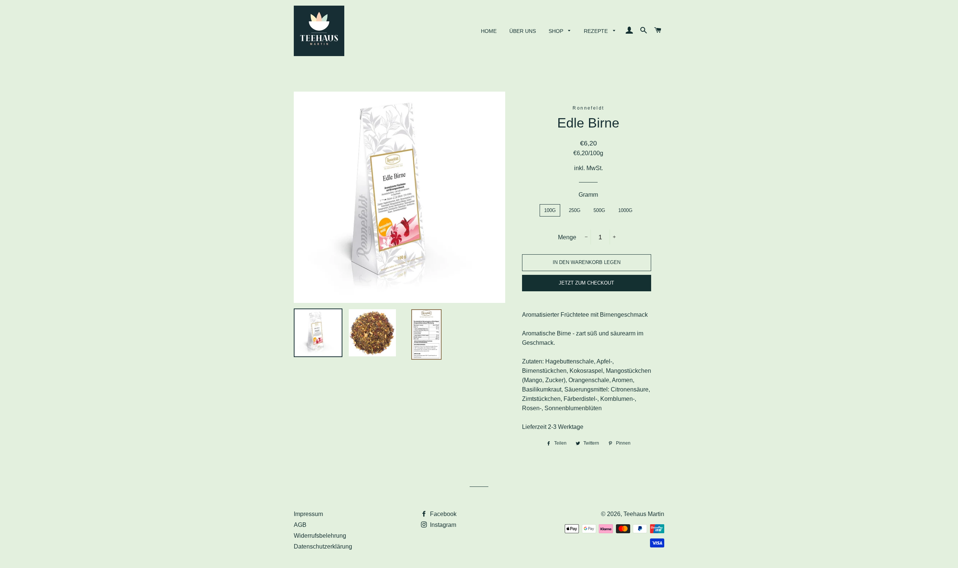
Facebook (442, 514)
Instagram (442, 525)
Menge (567, 237)
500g (599, 210)
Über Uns (522, 31)
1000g (625, 210)
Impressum (308, 514)
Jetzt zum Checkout (586, 283)
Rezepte (596, 31)
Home (489, 31)
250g (574, 210)
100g (550, 210)
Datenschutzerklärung (323, 546)
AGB (300, 525)
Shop (557, 31)
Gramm (588, 194)
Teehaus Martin (643, 514)
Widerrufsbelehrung (320, 535)
